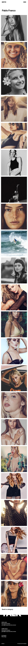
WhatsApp (4, 636)
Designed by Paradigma (21, 643)
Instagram (4, 635)
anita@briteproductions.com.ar (9, 625)
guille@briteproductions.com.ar (9, 631)
